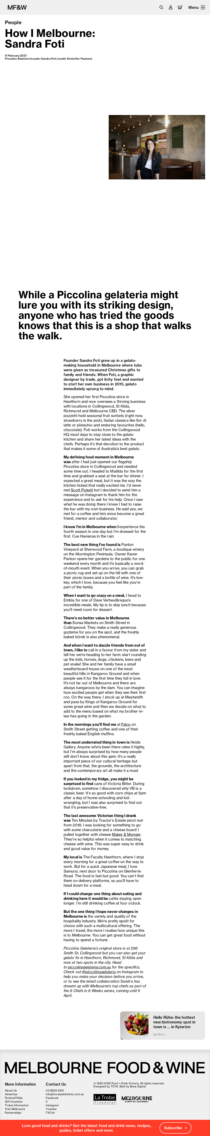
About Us (11, 1090)
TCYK (114, 1086)
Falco (125, 724)
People (13, 22)
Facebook (52, 1098)
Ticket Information (17, 1105)
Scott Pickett (82, 490)
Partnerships (13, 1112)
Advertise (11, 1094)
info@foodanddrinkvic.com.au (65, 1094)
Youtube (51, 1109)
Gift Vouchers (14, 1101)
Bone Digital (138, 1086)
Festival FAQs (14, 1098)
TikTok (50, 1112)
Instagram (52, 1105)
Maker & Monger (126, 834)
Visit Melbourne (15, 1109)
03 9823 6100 (55, 1090)
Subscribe (173, 1128)
